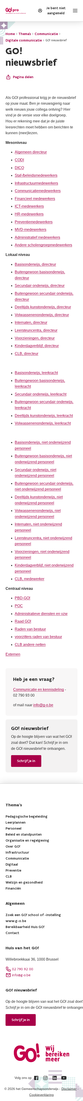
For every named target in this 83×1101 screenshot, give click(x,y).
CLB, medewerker (29, 579)
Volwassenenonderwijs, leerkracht (43, 423)
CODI (19, 160)
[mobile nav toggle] (74, 10)
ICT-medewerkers (29, 206)
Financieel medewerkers (35, 199)
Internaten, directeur (31, 322)
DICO (19, 168)
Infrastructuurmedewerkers (36, 183)
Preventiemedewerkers (34, 222)
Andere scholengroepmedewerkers (43, 245)
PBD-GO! (22, 598)
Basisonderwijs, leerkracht (36, 373)
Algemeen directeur (31, 152)
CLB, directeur (26, 354)
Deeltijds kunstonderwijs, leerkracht (44, 416)
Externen (13, 654)
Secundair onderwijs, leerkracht (40, 394)
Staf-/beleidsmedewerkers (36, 175)
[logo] (16, 10)
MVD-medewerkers (30, 229)
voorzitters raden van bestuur (38, 637)
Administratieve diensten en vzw (41, 614)
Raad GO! (23, 621)
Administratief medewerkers (37, 237)
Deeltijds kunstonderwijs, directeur (43, 307)
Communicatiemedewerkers (38, 191)
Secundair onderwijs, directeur (40, 286)
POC (19, 606)
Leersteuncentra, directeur (36, 330)
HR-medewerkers (29, 214)
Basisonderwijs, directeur (35, 264)
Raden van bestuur (30, 629)
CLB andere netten (30, 645)
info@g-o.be (43, 705)
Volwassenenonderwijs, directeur (42, 315)
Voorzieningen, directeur (35, 338)
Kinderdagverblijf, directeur (37, 346)
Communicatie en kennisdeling (38, 689)
